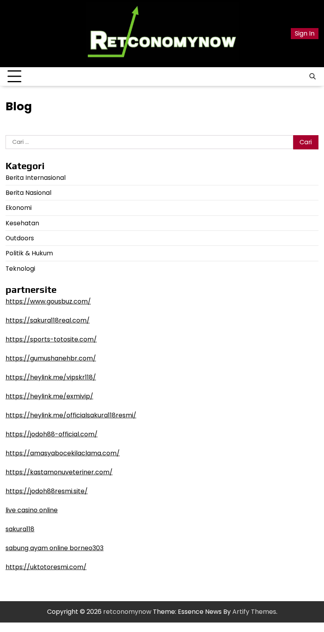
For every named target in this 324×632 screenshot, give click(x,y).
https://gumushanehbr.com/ (51, 358)
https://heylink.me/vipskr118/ (51, 377)
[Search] (312, 77)
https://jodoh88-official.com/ (52, 434)
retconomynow (127, 611)
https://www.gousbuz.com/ (48, 301)
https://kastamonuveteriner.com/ (59, 472)
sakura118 (20, 529)
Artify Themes (254, 611)
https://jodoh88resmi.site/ (47, 491)
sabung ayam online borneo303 (55, 548)
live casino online (32, 510)
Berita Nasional (28, 193)
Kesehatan (22, 223)
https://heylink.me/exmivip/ (49, 396)
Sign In (305, 33)
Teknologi (20, 268)
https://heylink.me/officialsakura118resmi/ (71, 415)
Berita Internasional (36, 178)
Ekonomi (19, 208)
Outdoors (20, 238)
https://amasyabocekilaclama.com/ (63, 453)
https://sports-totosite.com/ (51, 339)
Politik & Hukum (29, 253)
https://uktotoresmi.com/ (46, 567)
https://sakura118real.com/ (48, 320)
